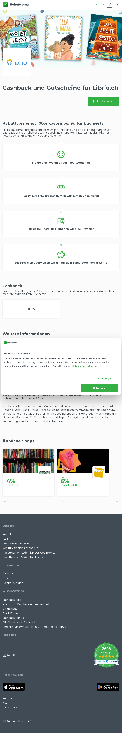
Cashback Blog (12, 599)
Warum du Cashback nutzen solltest (26, 604)
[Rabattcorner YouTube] (5, 655)
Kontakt (8, 534)
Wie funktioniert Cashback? (20, 548)
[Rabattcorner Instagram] (9, 655)
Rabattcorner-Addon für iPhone (23, 557)
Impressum (9, 698)
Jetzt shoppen (105, 101)
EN (102, 4)
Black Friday (10, 613)
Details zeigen (104, 378)
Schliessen (99, 388)
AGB (5, 702)
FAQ (5, 539)
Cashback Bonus (13, 617)
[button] (5, 501)
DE (95, 4)
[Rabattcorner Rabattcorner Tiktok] (13, 655)
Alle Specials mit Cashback (19, 622)
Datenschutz (10, 707)
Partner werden (13, 583)
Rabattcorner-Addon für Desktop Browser (30, 552)
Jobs (5, 578)
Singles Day (10, 608)
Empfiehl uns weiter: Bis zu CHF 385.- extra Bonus (34, 626)
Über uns (8, 573)
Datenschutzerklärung (85, 366)
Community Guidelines (17, 543)
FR (99, 4)
